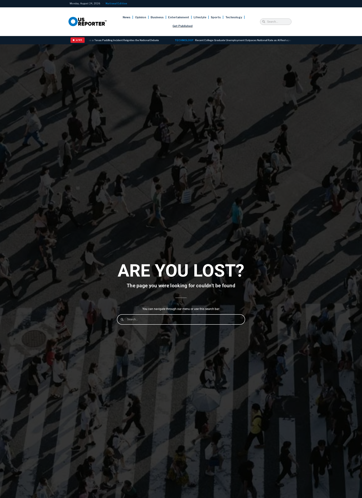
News (126, 17)
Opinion (140, 17)
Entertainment (178, 17)
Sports (216, 17)
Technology (233, 17)
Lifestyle (200, 17)
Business (157, 17)
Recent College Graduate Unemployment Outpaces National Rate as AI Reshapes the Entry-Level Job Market (196, 40)
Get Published (183, 26)
